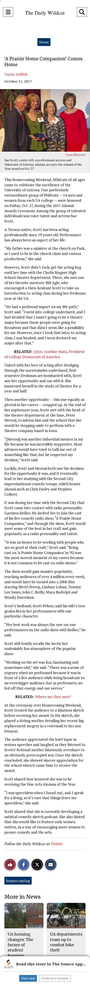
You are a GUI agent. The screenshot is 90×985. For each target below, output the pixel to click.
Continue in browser (55, 978)
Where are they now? (53, 696)
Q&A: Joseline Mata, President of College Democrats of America (44, 354)
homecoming (18, 880)
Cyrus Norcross (75, 155)
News (44, 42)
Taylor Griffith (16, 74)
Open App (28, 978)
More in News (22, 896)
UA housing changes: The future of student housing (20, 945)
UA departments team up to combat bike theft (66, 942)
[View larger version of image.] (45, 120)
